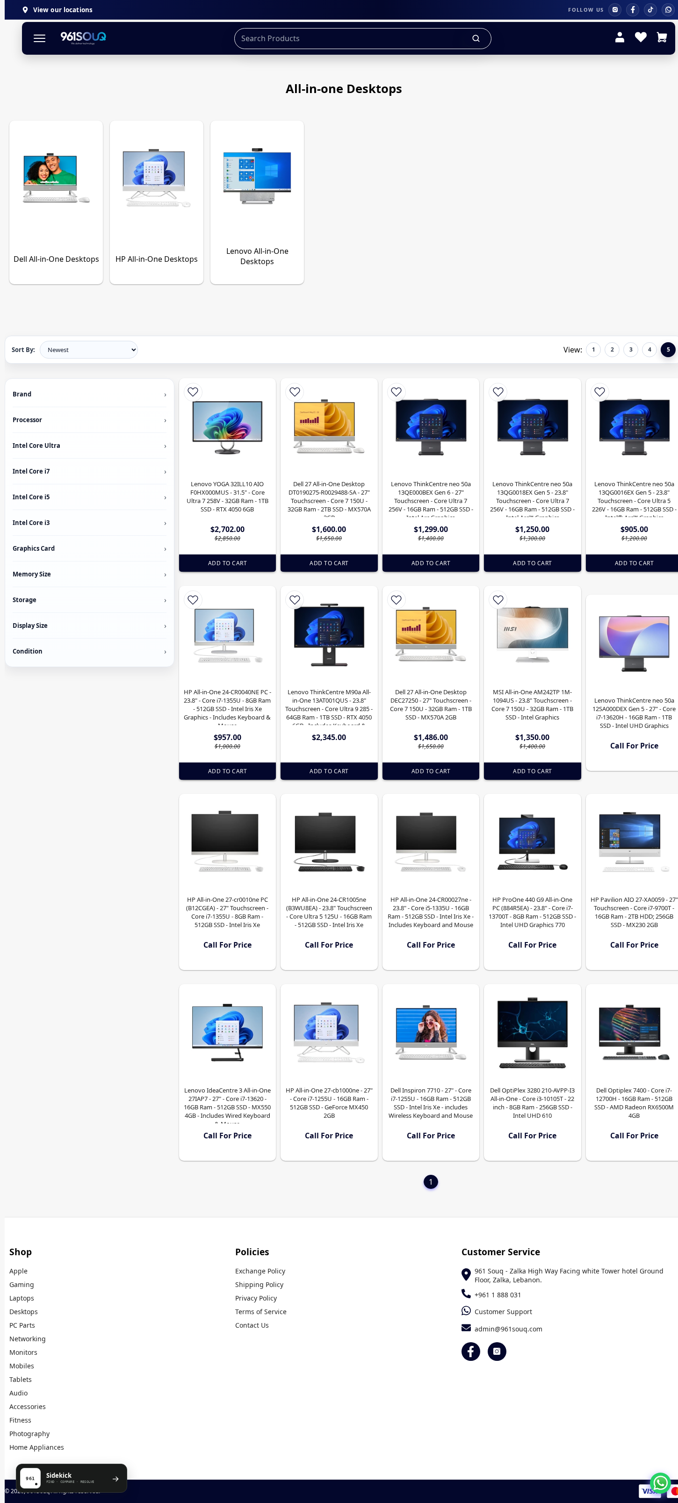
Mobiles (21, 1365)
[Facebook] (632, 9)
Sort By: (23, 349)
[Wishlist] (641, 38)
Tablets (20, 1379)
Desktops (23, 1311)
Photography (29, 1433)
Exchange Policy (260, 1270)
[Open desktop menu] (39, 38)
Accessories (27, 1406)
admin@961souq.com (508, 1328)
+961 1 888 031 (498, 1294)
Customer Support (503, 1311)
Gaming (21, 1284)
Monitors (23, 1352)
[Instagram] (614, 9)
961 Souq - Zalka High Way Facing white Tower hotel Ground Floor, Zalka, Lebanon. (569, 1275)
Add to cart (227, 563)
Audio (18, 1392)
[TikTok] (650, 9)
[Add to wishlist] (193, 392)
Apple (18, 1270)
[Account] (620, 38)
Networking (27, 1338)
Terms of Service (261, 1311)
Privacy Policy (256, 1298)
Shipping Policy (259, 1284)
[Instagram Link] (497, 1351)
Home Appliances (36, 1447)
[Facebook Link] (471, 1351)
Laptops (21, 1298)
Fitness (20, 1420)
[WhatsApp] (668, 9)
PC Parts (22, 1325)
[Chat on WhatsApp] (660, 1483)
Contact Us (252, 1325)
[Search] (476, 38)
